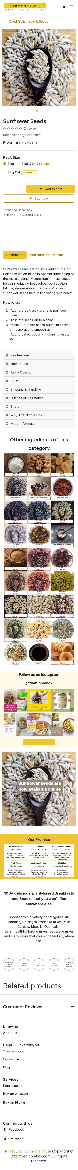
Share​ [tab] (15, 406)
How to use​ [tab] (19, 364)
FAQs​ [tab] (14, 381)
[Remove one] (6, 189)
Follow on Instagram (39, 742)
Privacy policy (17, 1151)
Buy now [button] (40, 198)
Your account (13, 1051)
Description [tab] (14, 255)
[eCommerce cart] (63, 7)
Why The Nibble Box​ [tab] (26, 415)
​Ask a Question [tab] (21, 372)
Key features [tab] (20, 355)
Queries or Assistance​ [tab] (27, 398)
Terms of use (40, 1151)
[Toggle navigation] (71, 7)
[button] (4, 67)
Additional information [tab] (46, 255)
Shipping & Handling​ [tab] (25, 389)
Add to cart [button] (53, 189)
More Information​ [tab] (23, 424)
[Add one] (21, 189)
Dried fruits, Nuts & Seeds (28, 21)
